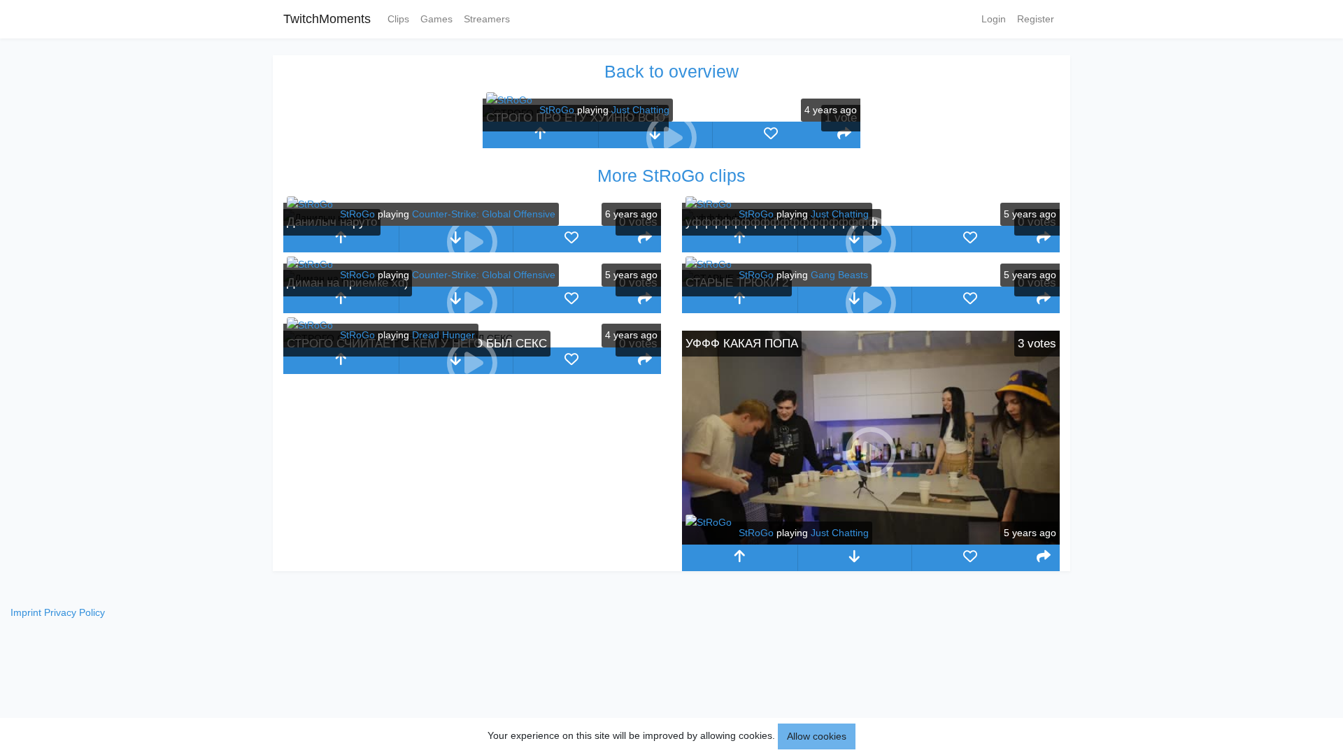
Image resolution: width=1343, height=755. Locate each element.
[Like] (770, 135)
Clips (398, 18)
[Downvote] (855, 558)
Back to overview (671, 71)
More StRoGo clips (671, 175)
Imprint (25, 612)
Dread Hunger (443, 334)
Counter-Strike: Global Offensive (483, 214)
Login (993, 18)
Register (1035, 18)
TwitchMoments (327, 19)
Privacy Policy (74, 612)
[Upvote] (540, 135)
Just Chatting (640, 109)
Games (436, 18)
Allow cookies (816, 736)
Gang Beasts (839, 274)
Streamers (487, 18)
